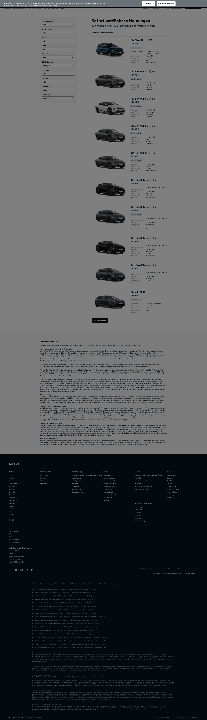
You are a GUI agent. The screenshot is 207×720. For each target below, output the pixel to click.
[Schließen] (203, 3)
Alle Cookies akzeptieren (166, 3)
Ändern (148, 3)
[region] (103, 4)
